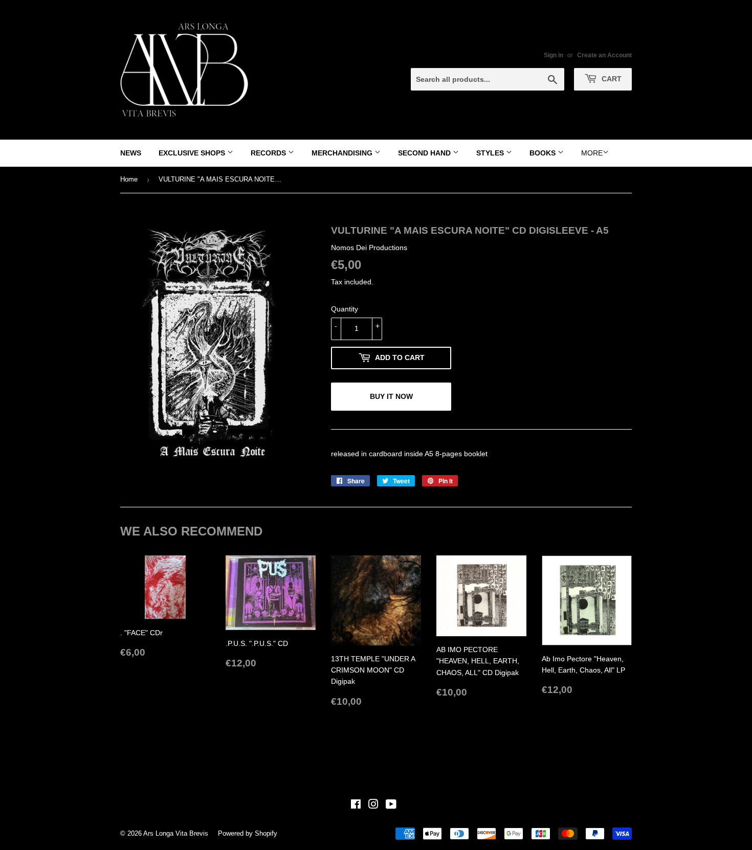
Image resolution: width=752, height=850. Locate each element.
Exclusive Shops (193, 153)
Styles (491, 153)
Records (269, 153)
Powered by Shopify (247, 833)
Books (543, 153)
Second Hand (425, 153)
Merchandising (343, 153)
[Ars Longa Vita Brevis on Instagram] (373, 805)
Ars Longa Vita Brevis (175, 833)
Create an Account (604, 55)
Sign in (553, 55)
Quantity (344, 309)
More (592, 153)
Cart (611, 79)
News (130, 153)
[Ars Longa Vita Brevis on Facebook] (355, 805)
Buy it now (391, 396)
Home (129, 179)
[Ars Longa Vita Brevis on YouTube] (391, 805)
